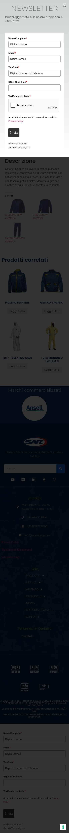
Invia (14, 132)
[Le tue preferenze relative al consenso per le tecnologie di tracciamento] (63, 827)
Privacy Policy (15, 121)
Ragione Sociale (17, 81)
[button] (64, 5)
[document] (34, 416)
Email (12, 52)
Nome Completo (17, 38)
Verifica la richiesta (19, 96)
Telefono (13, 67)
